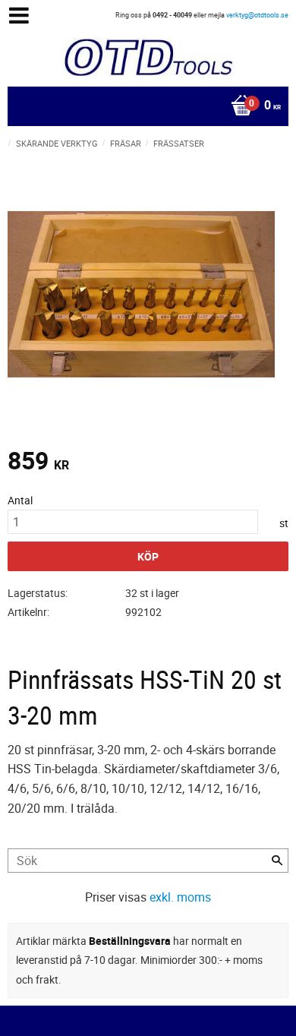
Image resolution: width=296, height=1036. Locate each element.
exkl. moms (180, 897)
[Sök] (277, 860)
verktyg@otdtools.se (257, 15)
